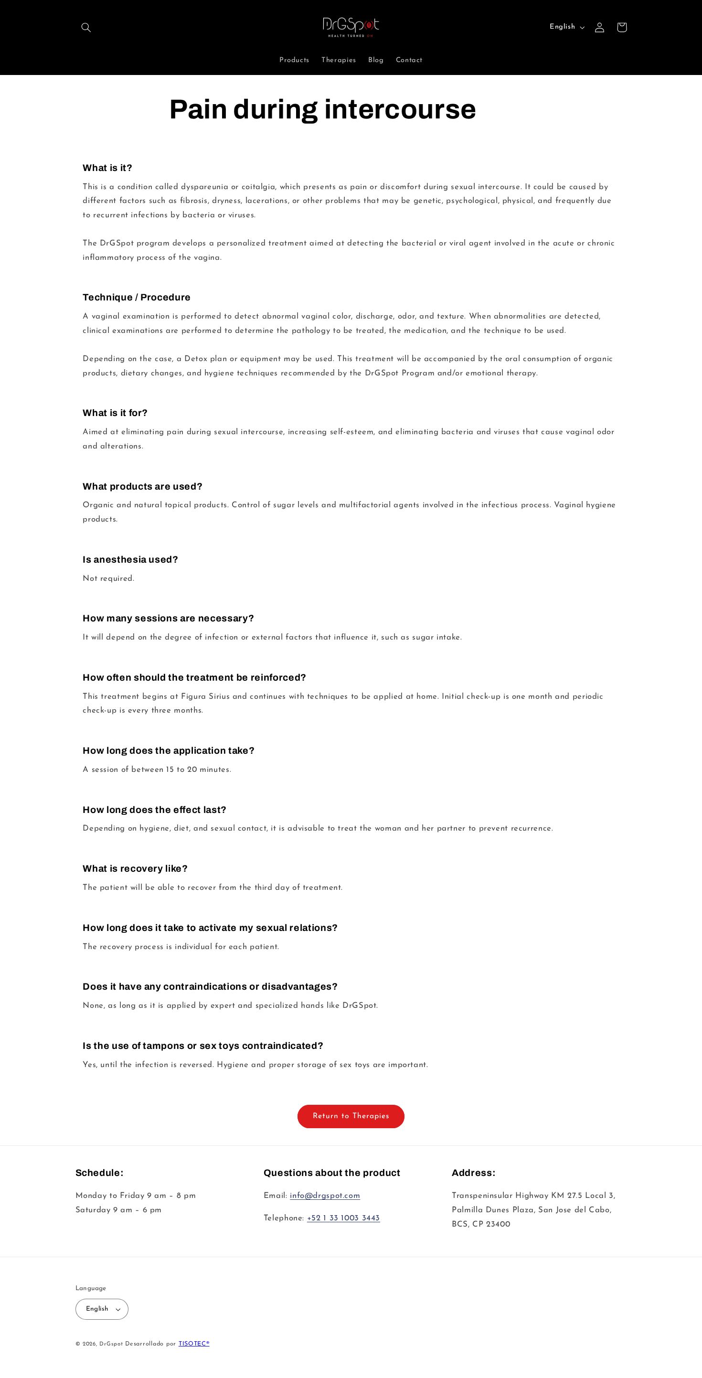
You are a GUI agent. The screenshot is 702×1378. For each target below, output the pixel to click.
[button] (86, 27)
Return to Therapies (351, 1116)
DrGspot (111, 1344)
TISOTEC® (194, 1344)
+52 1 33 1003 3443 (343, 1218)
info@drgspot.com (325, 1196)
